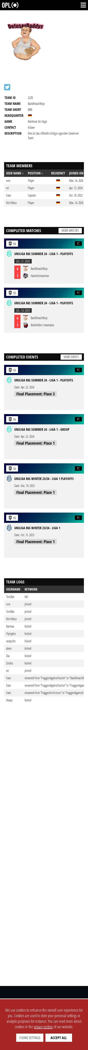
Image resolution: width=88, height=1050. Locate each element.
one (8, 604)
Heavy (9, 700)
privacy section (43, 1026)
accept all (59, 1037)
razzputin (11, 641)
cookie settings (29, 1037)
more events (71, 357)
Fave (8, 678)
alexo (9, 648)
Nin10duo (11, 619)
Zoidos (9, 663)
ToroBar (10, 596)
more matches (70, 230)
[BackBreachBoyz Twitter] (7, 87)
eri (7, 670)
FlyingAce (11, 633)
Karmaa (10, 626)
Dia (8, 656)
